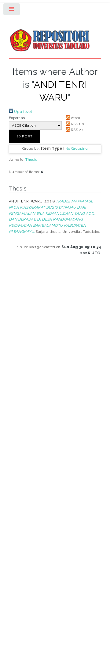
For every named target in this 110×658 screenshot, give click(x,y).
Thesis (31, 159)
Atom (75, 118)
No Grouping (76, 148)
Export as (17, 118)
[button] (24, 136)
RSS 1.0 (77, 124)
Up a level (22, 112)
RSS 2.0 (77, 130)
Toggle (12, 10)
